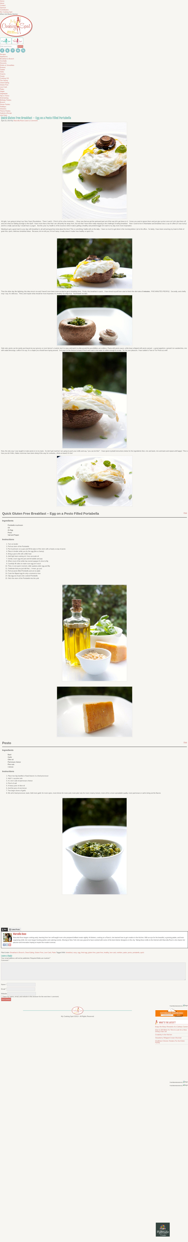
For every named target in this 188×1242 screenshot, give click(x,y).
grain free (99, 952)
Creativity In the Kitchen (163, 1035)
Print (185, 513)
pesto (130, 952)
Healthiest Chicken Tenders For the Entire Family (170, 1041)
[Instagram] (7, 945)
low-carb (113, 952)
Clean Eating (29, 952)
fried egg (84, 952)
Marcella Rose (19, 934)
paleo (125, 952)
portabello (136, 952)
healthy (106, 952)
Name (4, 984)
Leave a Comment (31, 121)
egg (79, 952)
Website (4, 994)
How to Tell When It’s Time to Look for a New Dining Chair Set (171, 1030)
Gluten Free (39, 952)
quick (142, 952)
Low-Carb (47, 952)
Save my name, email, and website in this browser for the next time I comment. (31, 996)
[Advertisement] (172, 1121)
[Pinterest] (9, 945)
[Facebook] (4, 945)
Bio (5, 929)
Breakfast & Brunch (17, 952)
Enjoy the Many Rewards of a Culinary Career (171, 1027)
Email (3, 989)
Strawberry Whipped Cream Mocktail (168, 1038)
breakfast (69, 952)
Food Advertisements (175, 1006)
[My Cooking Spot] (171, 1016)
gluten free (92, 952)
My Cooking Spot (6, 12)
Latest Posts (15, 929)
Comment (5, 960)
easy (75, 952)
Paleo (54, 952)
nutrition (119, 952)
